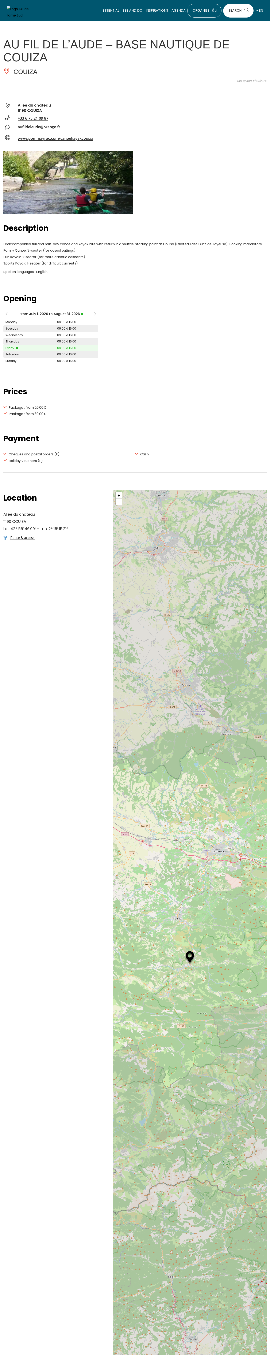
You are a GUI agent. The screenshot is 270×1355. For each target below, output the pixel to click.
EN (261, 10)
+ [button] (118, 495)
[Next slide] (95, 315)
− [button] (118, 502)
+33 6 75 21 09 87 (33, 118)
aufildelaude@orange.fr (39, 126)
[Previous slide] (6, 315)
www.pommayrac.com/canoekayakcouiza (55, 138)
